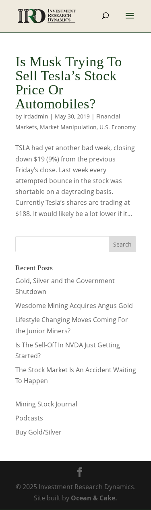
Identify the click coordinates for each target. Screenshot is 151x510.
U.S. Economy (117, 127)
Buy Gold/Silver (38, 432)
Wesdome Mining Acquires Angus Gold (74, 305)
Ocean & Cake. (94, 498)
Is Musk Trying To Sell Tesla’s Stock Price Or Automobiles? (68, 83)
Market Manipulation (68, 127)
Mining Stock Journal (46, 404)
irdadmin (35, 116)
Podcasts (29, 418)
